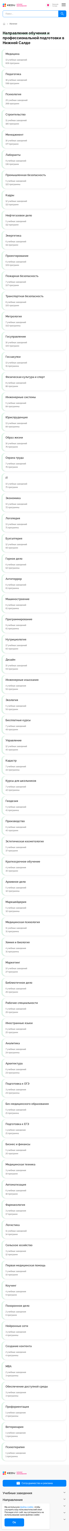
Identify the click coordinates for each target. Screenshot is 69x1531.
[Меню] (63, 5)
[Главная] (4, 24)
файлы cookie (26, 1507)
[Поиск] (62, 13)
